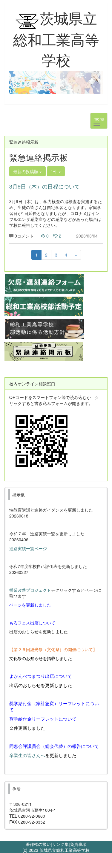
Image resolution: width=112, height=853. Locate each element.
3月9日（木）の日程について (44, 186)
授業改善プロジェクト (30, 590)
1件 (55, 171)
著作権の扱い (38, 844)
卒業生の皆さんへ (27, 755)
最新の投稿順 (26, 171)
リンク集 (60, 844)
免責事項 (78, 844)
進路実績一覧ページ (28, 548)
